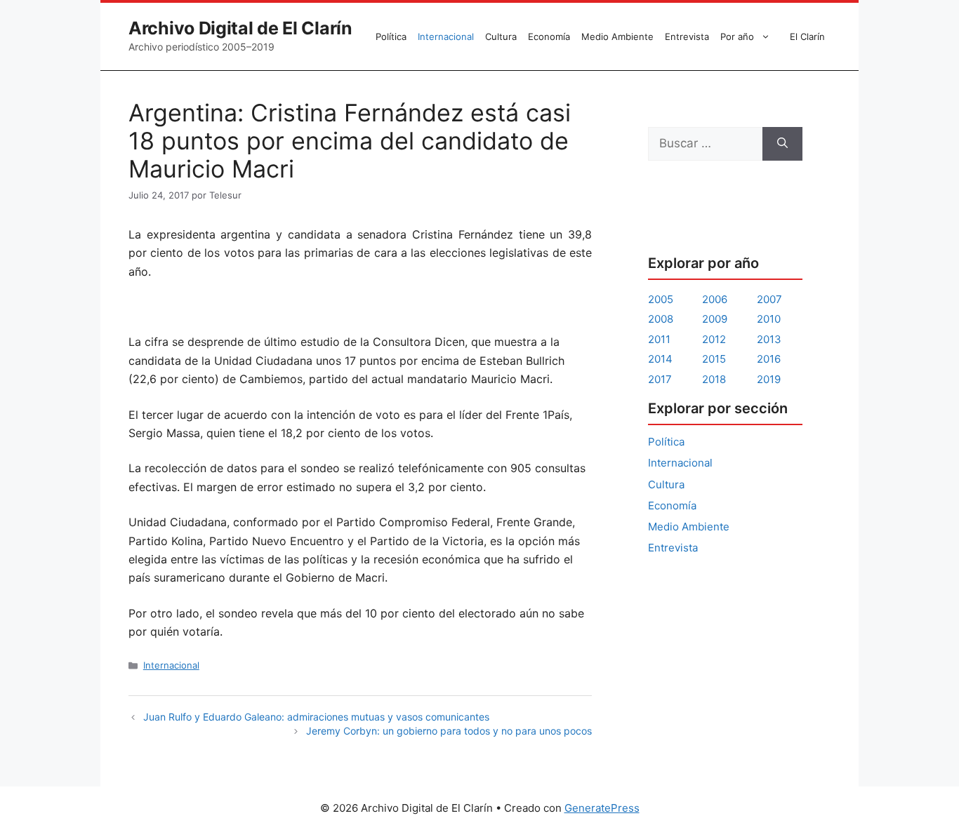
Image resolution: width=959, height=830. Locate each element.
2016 (769, 359)
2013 (769, 339)
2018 (714, 379)
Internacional (446, 36)
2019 (769, 379)
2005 (660, 299)
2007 (769, 299)
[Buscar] (782, 144)
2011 (659, 339)
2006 (714, 299)
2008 (660, 319)
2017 (660, 379)
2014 (660, 359)
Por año (737, 36)
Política (391, 36)
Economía (549, 36)
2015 (714, 359)
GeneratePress (602, 808)
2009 (714, 319)
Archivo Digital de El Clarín (240, 28)
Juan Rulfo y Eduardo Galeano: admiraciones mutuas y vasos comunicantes (316, 717)
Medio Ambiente (617, 36)
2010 (769, 319)
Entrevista (687, 36)
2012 (714, 339)
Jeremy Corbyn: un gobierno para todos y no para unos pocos (449, 731)
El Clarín (807, 36)
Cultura (501, 36)
